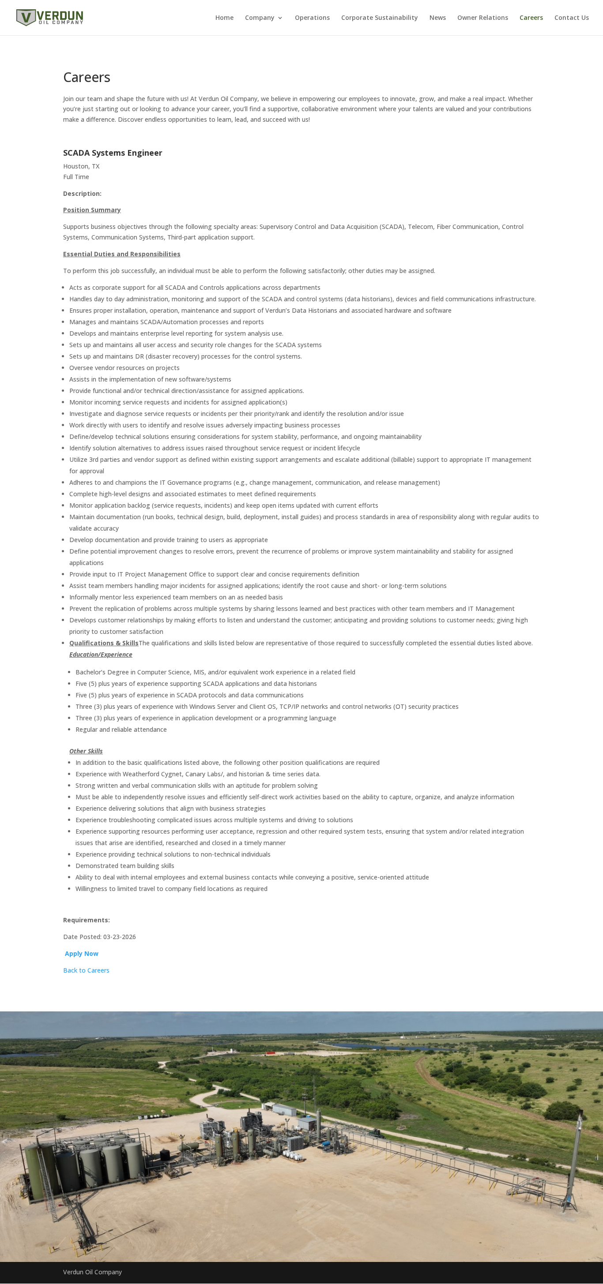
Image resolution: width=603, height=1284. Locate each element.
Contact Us (571, 18)
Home (224, 18)
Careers (531, 18)
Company (260, 18)
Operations (312, 18)
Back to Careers (86, 970)
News (438, 18)
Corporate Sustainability (379, 18)
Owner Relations (482, 18)
